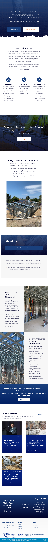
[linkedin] (24, 507)
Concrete (29, 437)
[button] (7, 204)
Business (6, 437)
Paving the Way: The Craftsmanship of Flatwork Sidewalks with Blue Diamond (11, 477)
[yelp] (27, 507)
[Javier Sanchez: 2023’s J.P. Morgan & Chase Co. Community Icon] (12, 422)
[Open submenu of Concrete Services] (14, 530)
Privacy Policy (44, 540)
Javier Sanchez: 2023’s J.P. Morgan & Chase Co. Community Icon (11, 443)
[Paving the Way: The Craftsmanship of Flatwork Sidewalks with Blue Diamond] (12, 456)
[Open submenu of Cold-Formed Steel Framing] (14, 528)
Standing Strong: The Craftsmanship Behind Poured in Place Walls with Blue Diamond (35, 444)
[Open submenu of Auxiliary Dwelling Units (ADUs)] (14, 526)
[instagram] (21, 507)
